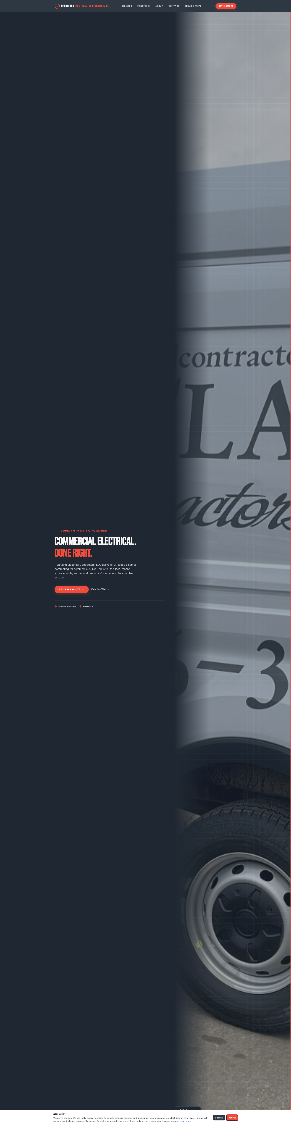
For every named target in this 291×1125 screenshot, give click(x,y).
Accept (232, 1117)
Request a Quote (69, 589)
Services (127, 6)
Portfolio (143, 6)
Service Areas (193, 6)
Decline (219, 1117)
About (159, 6)
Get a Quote (226, 6)
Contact (174, 6)
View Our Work (99, 589)
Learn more (185, 1121)
